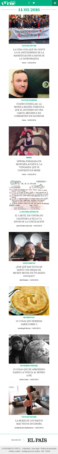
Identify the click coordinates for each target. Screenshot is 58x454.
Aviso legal (35, 448)
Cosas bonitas (29, 263)
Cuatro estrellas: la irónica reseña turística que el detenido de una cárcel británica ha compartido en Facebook (29, 110)
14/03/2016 (31, 63)
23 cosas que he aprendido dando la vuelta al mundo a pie (29, 372)
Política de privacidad (48, 448)
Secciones (55, 3)
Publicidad (26, 448)
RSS (42, 451)
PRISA (47, 451)
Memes (29, 157)
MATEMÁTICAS (29, 317)
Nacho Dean (24, 380)
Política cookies (14, 451)
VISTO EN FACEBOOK (29, 100)
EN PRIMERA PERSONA (29, 365)
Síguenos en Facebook (29, 2)
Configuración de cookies (31, 451)
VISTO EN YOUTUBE (29, 417)
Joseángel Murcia (23, 328)
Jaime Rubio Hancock (24, 226)
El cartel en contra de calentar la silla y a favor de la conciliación (29, 218)
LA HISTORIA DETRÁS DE (29, 211)
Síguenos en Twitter (33, 2)
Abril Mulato (24, 280)
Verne (8, 3)
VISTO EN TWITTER (29, 45)
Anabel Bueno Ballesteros (24, 428)
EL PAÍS (37, 440)
